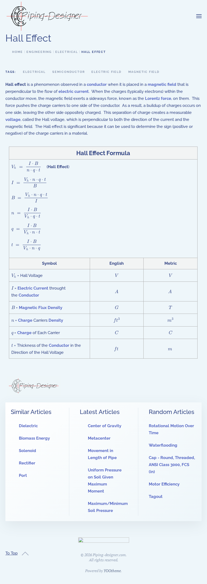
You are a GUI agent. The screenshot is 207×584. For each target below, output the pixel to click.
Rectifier (27, 463)
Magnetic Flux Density (40, 307)
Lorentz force (158, 98)
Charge (25, 320)
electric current (73, 91)
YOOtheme (112, 570)
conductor (97, 84)
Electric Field (106, 72)
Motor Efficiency (164, 484)
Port (23, 475)
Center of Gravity (104, 425)
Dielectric (28, 425)
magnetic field (162, 84)
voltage (12, 119)
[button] (199, 16)
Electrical (34, 72)
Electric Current (33, 288)
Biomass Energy (34, 438)
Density (56, 320)
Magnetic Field (144, 72)
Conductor (29, 295)
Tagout (156, 496)
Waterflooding (163, 445)
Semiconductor (68, 72)
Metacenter (99, 438)
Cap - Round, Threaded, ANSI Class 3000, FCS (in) (172, 464)
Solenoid (27, 450)
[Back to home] (47, 16)
